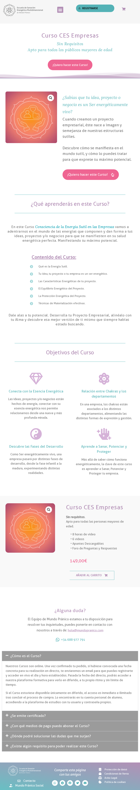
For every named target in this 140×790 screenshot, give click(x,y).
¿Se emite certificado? (28, 716)
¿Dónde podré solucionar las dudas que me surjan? (50, 736)
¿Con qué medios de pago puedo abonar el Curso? (50, 726)
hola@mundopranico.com (85, 630)
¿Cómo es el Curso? (25, 656)
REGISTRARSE (90, 8)
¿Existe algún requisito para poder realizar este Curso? (54, 746)
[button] (60, 10)
